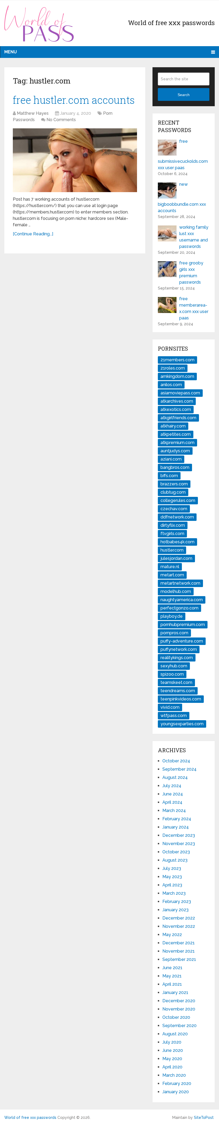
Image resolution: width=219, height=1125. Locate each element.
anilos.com (171, 384)
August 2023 (174, 860)
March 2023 (174, 893)
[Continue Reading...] (33, 233)
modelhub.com (176, 591)
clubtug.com (173, 492)
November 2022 (178, 926)
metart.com (172, 574)
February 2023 (176, 901)
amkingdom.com (177, 376)
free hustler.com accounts (74, 99)
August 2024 (175, 777)
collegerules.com (178, 500)
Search (184, 95)
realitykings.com (177, 657)
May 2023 (172, 876)
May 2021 (172, 976)
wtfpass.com (174, 715)
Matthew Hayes (33, 113)
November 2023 (178, 843)
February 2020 (176, 1083)
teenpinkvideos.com (181, 699)
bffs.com (169, 475)
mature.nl (170, 566)
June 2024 (172, 794)
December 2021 (178, 942)
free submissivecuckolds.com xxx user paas (183, 154)
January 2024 (175, 827)
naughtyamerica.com (182, 599)
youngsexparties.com (182, 723)
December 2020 (178, 1000)
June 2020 (172, 1050)
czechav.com (174, 508)
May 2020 (172, 1058)
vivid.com (170, 707)
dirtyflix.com (173, 525)
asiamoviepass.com (180, 392)
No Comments (61, 119)
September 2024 (179, 769)
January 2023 (175, 909)
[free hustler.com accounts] (75, 160)
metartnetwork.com (180, 583)
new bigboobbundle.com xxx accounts (182, 197)
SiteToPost (204, 1117)
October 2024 (176, 760)
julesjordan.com (176, 558)
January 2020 (175, 1091)
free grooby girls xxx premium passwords (191, 272)
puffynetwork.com (179, 649)
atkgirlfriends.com (178, 417)
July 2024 (171, 785)
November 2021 (178, 951)
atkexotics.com (176, 409)
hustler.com (172, 550)
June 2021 (172, 967)
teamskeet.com (176, 682)
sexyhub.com (174, 665)
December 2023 (178, 835)
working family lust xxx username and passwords (193, 237)
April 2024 (172, 802)
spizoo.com (172, 674)
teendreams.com (178, 690)
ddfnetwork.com (177, 517)
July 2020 (171, 1042)
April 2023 (172, 885)
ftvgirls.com (172, 533)
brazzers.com (174, 483)
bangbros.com (175, 467)
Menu (10, 51)
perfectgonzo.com (179, 608)
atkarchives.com (177, 401)
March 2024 (174, 810)
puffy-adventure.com (182, 641)
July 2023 (171, 868)
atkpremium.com (177, 442)
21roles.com (173, 368)
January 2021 (175, 992)
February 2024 (176, 818)
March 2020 (174, 1075)
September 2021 (179, 959)
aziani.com (171, 459)
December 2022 (178, 918)
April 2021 (172, 984)
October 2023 (176, 851)
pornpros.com (174, 632)
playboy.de (172, 616)
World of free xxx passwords (30, 1117)
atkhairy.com (173, 426)
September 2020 (179, 1025)
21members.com (177, 359)
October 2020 (176, 1017)
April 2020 (172, 1066)
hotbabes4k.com (177, 541)
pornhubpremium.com (183, 624)
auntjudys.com (175, 450)
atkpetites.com (176, 434)
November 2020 (178, 1009)
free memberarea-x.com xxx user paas (193, 308)
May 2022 (172, 934)
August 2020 (175, 1033)
